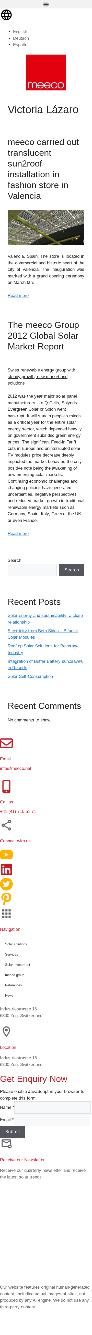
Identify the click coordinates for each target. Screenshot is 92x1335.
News (9, 995)
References (13, 985)
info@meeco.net (15, 768)
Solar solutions (16, 944)
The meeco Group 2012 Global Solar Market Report (43, 335)
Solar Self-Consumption (30, 676)
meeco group (14, 975)
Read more (18, 295)
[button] (46, 4)
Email (7, 1119)
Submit (12, 1131)
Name (7, 1107)
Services (11, 954)
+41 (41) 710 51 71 (18, 811)
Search (14, 560)
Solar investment (17, 964)
